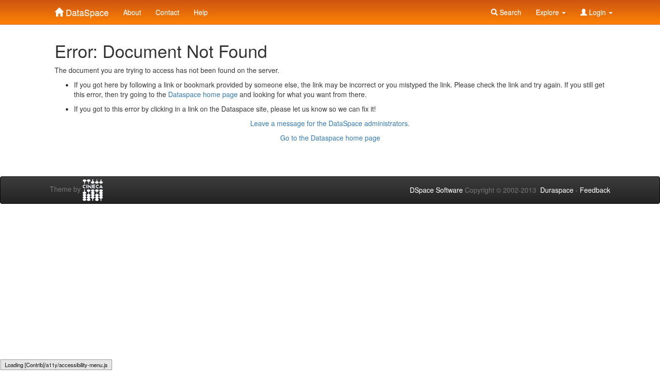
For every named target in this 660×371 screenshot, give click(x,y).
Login (597, 12)
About (132, 12)
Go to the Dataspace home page (330, 138)
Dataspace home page (203, 94)
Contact (167, 12)
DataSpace (86, 10)
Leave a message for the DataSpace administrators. (330, 123)
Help (201, 12)
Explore (548, 12)
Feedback (595, 190)
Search (509, 12)
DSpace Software (436, 190)
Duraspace (557, 190)
